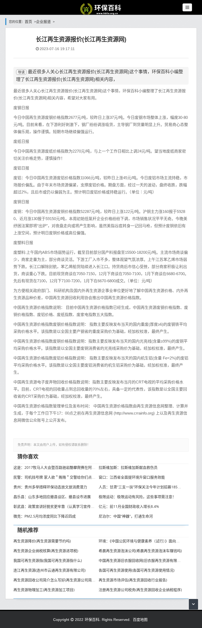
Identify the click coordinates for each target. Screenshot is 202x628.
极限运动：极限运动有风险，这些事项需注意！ (137, 496)
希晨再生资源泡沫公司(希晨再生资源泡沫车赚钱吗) (140, 550)
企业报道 (43, 21)
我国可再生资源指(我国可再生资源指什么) (47, 560)
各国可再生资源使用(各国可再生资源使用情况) (136, 570)
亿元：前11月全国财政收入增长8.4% (129, 506)
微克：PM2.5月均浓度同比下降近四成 (44, 516)
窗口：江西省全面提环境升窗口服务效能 (132, 477)
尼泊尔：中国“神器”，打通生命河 (126, 516)
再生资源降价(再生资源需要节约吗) (42, 540)
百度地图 (140, 619)
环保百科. (92, 619)
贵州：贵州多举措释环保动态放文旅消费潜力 (50, 486)
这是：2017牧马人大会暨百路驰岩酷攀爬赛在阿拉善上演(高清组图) (68, 467)
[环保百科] (101, 8)
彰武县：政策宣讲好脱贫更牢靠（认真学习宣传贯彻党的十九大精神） (70, 506)
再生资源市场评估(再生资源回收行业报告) (133, 579)
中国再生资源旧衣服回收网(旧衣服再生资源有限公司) (142, 560)
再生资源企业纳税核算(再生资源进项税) (45, 550)
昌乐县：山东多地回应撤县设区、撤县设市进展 (52, 496)
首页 (28, 21)
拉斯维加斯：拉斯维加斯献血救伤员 (128, 467)
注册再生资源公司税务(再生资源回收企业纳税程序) (140, 589)
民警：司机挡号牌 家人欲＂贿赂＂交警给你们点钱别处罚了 (61, 477)
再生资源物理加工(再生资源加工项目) (43, 589)
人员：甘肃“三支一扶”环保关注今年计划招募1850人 (141, 486)
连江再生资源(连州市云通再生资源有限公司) (49, 570)
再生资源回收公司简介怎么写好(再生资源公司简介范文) (58, 579)
